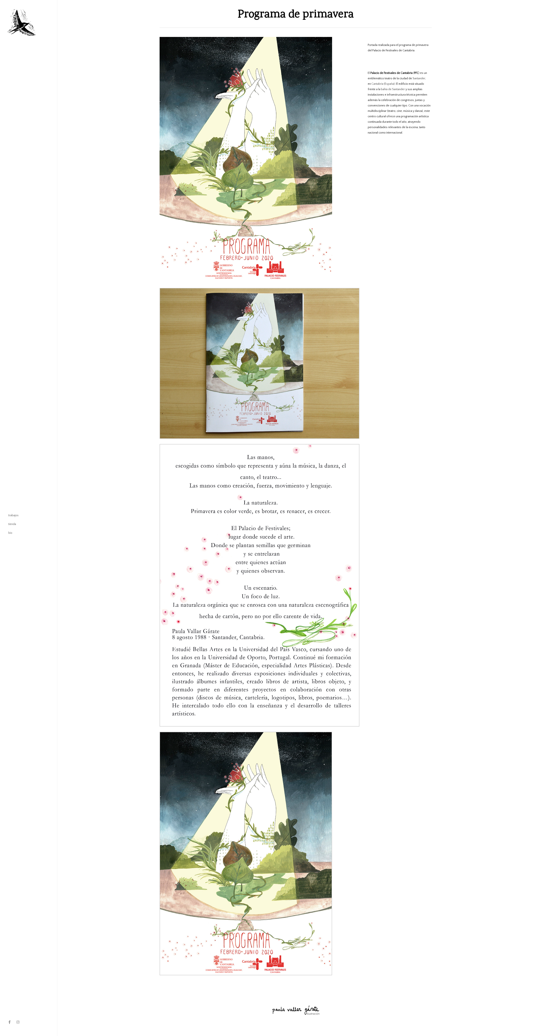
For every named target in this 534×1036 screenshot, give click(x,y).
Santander (419, 78)
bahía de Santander (393, 89)
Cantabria (377, 84)
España (389, 84)
